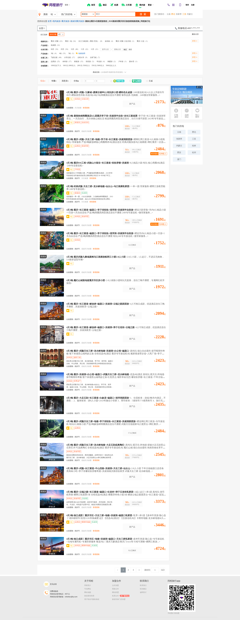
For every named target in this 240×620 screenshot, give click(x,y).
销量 (53, 81)
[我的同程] (173, 4)
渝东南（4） (109, 41)
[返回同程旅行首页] (52, 5)
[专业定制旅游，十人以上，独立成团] (187, 95)
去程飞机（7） (95, 57)
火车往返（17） (70, 57)
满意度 (65, 81)
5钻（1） (71, 53)
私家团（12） (56, 45)
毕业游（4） (101, 61)
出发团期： (70, 108)
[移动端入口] (180, 4)
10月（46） (75, 49)
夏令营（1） (133, 61)
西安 (179, 152)
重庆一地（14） (71, 41)
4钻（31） (63, 53)
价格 (76, 81)
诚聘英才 (143, 592)
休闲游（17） (67, 61)
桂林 (194, 146)
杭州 (194, 152)
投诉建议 (143, 589)
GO (162, 570)
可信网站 (87, 589)
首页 (50, 21)
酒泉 (45, 14)
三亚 (184, 14)
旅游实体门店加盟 (118, 599)
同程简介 (87, 585)
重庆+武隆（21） (57, 41)
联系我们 (143, 585)
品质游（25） (56, 61)
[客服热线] (168, 4)
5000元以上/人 (111, 65)
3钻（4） (54, 53)
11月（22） (85, 49)
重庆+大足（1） (143, 41)
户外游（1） (123, 61)
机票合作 (120, 596)
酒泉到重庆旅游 (77, 21)
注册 (192, 5)
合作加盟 (115, 585)
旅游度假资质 (89, 596)
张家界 (179, 14)
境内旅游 (56, 21)
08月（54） (55, 49)
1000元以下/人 (56, 65)
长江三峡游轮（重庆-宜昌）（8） (90, 41)
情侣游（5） (90, 61)
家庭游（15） (79, 61)
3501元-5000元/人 (98, 65)
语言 (66, 5)
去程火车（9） (83, 57)
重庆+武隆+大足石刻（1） (125, 41)
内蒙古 (190, 14)
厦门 (179, 159)
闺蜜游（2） (112, 61)
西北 (173, 14)
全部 (42, 28)
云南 (169, 14)
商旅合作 (115, 589)
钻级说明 (81, 53)
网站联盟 (115, 592)
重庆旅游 (65, 21)
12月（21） (95, 49)
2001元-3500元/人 (83, 65)
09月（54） (65, 49)
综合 (42, 81)
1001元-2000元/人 (69, 65)
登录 (187, 5)
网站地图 (87, 592)
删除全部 (195, 34)
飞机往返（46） (56, 57)
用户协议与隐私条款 (91, 599)
